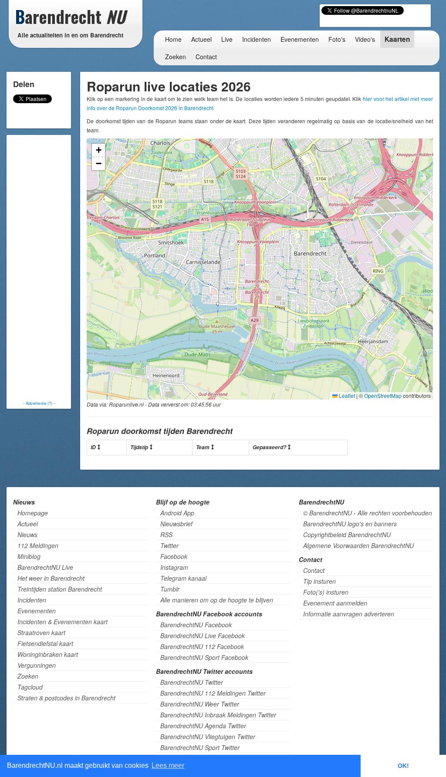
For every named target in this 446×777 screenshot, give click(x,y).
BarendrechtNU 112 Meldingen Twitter (213, 693)
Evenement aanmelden (335, 603)
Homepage (32, 512)
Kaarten (397, 39)
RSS (166, 534)
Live (227, 39)
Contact (206, 56)
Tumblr (169, 589)
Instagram (174, 567)
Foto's (336, 39)
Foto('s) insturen (325, 592)
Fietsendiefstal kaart (45, 643)
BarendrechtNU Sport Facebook (204, 657)
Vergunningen (36, 665)
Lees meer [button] (168, 765)
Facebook (173, 556)
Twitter (169, 545)
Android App (177, 512)
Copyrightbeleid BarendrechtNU (347, 534)
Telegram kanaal (183, 578)
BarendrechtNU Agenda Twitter (203, 725)
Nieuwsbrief (176, 523)
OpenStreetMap (383, 395)
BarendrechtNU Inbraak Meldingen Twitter (218, 714)
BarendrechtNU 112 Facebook (202, 646)
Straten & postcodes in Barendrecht (66, 697)
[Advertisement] (43, 267)
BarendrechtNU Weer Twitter (199, 704)
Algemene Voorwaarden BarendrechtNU (358, 545)
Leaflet (346, 395)
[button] (98, 150)
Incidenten (256, 39)
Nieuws (27, 534)
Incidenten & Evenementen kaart (62, 621)
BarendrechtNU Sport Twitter (200, 747)
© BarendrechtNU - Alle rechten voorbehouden (367, 512)
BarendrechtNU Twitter (191, 682)
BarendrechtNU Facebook (196, 624)
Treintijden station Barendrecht (59, 589)
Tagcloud (30, 687)
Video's (365, 39)
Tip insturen (319, 581)
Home (173, 39)
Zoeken (175, 56)
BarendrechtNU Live (45, 567)
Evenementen (299, 39)
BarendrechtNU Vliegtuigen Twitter (207, 736)
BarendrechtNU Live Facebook (202, 635)
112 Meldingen (37, 545)
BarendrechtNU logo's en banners (350, 523)
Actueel (201, 39)
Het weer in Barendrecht (50, 578)
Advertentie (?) (39, 403)
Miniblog (29, 556)
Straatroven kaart (41, 632)
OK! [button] (403, 765)
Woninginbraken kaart (47, 654)
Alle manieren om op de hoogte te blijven (216, 599)
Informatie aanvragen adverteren (348, 613)
